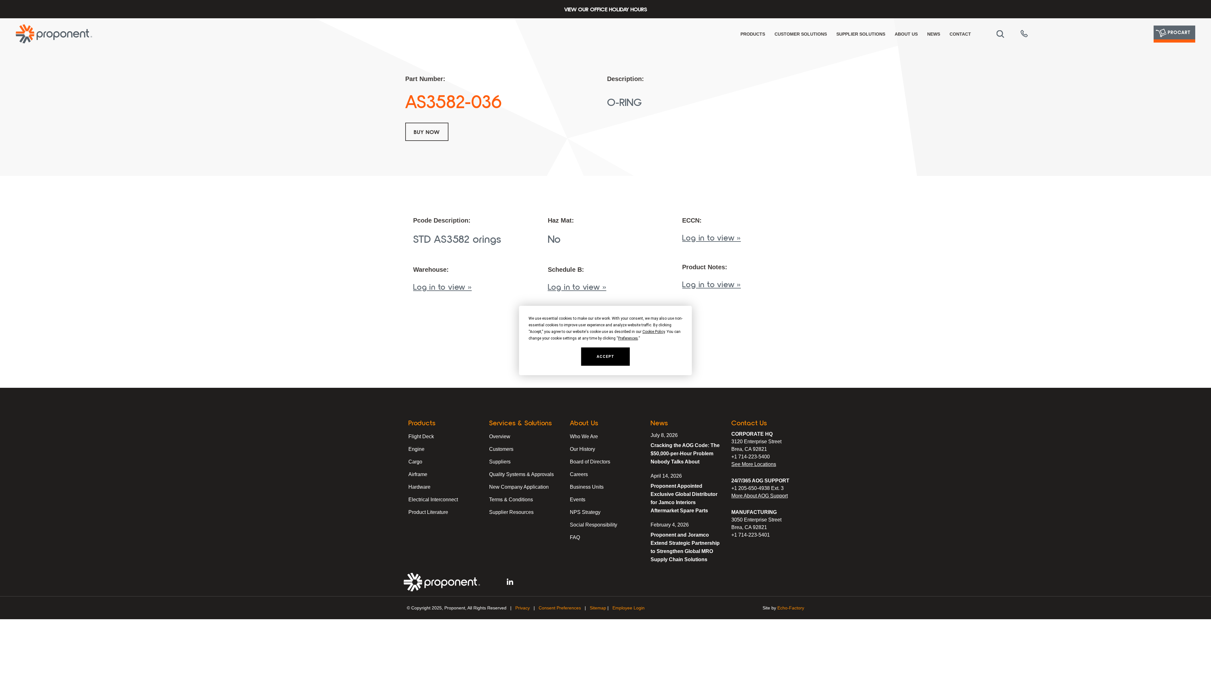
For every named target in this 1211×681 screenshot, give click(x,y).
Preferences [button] (628, 338)
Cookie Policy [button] (653, 331)
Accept (605, 356)
